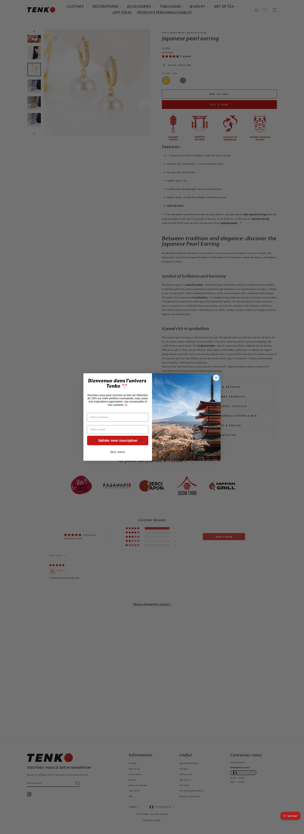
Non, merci (117, 452)
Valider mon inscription (117, 440)
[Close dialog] (216, 378)
